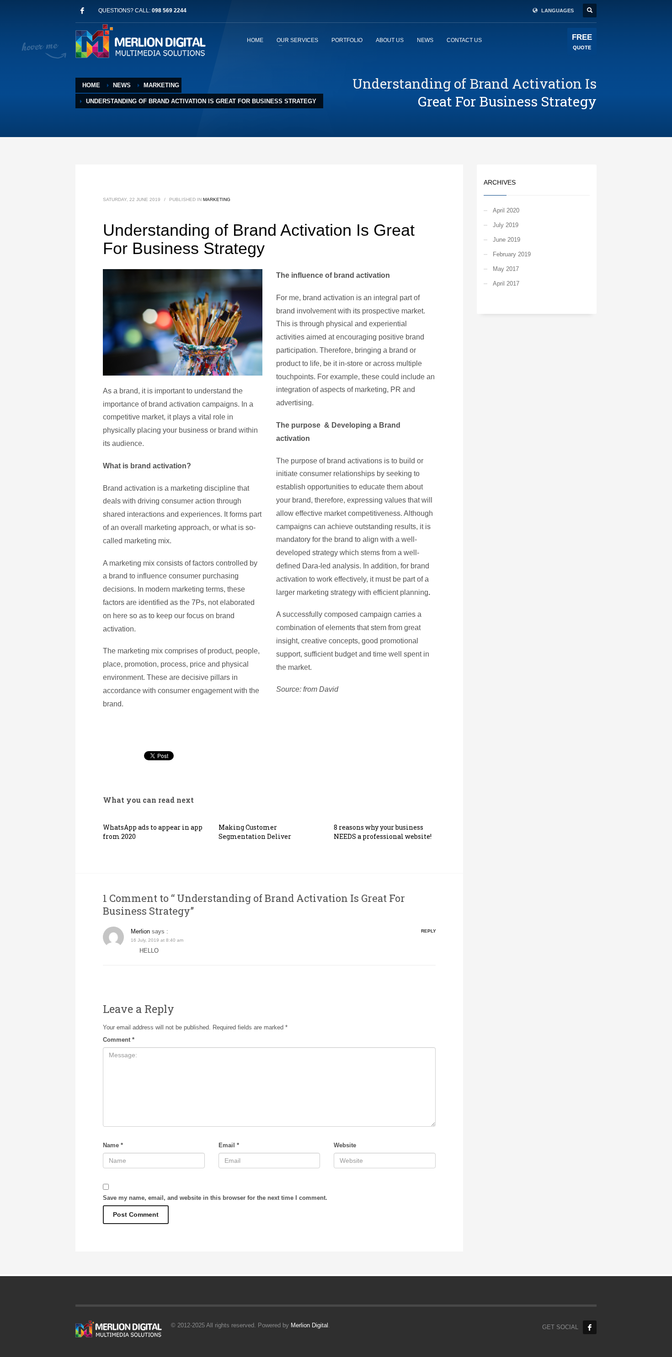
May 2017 (506, 268)
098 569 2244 (169, 10)
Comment (118, 1039)
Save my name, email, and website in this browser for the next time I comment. (215, 1197)
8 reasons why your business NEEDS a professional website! (383, 832)
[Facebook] (82, 10)
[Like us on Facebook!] (590, 1327)
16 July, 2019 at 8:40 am (157, 940)
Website (345, 1145)
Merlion (140, 931)
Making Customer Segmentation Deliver (255, 832)
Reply (428, 930)
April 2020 (506, 210)
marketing (216, 199)
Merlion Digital (309, 1325)
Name (113, 1145)
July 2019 (505, 225)
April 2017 (506, 283)
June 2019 (506, 239)
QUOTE (582, 41)
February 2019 (512, 254)
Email (229, 1145)
